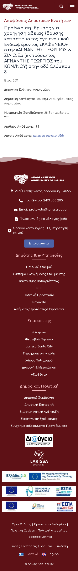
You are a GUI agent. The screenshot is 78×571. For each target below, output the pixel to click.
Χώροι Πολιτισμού (39, 360)
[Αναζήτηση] (61, 6)
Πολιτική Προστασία (39, 295)
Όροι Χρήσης (21, 524)
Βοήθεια (46, 546)
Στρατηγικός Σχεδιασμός (39, 418)
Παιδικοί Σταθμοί (39, 267)
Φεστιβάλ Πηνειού (39, 339)
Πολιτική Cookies (23, 530)
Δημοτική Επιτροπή (39, 404)
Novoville (39, 302)
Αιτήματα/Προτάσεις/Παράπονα (39, 309)
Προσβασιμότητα (39, 536)
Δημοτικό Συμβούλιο (39, 397)
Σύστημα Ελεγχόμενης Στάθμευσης (39, 274)
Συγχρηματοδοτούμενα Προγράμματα (39, 425)
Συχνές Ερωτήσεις (23, 546)
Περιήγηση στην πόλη (39, 353)
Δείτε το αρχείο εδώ (48, 135)
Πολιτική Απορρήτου (52, 530)
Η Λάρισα (39, 332)
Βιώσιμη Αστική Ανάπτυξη (39, 411)
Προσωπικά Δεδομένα (50, 524)
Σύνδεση (61, 546)
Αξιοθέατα (39, 374)
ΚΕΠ (39, 288)
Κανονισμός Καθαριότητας (39, 281)
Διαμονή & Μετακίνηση (39, 367)
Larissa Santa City (39, 346)
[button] (72, 7)
